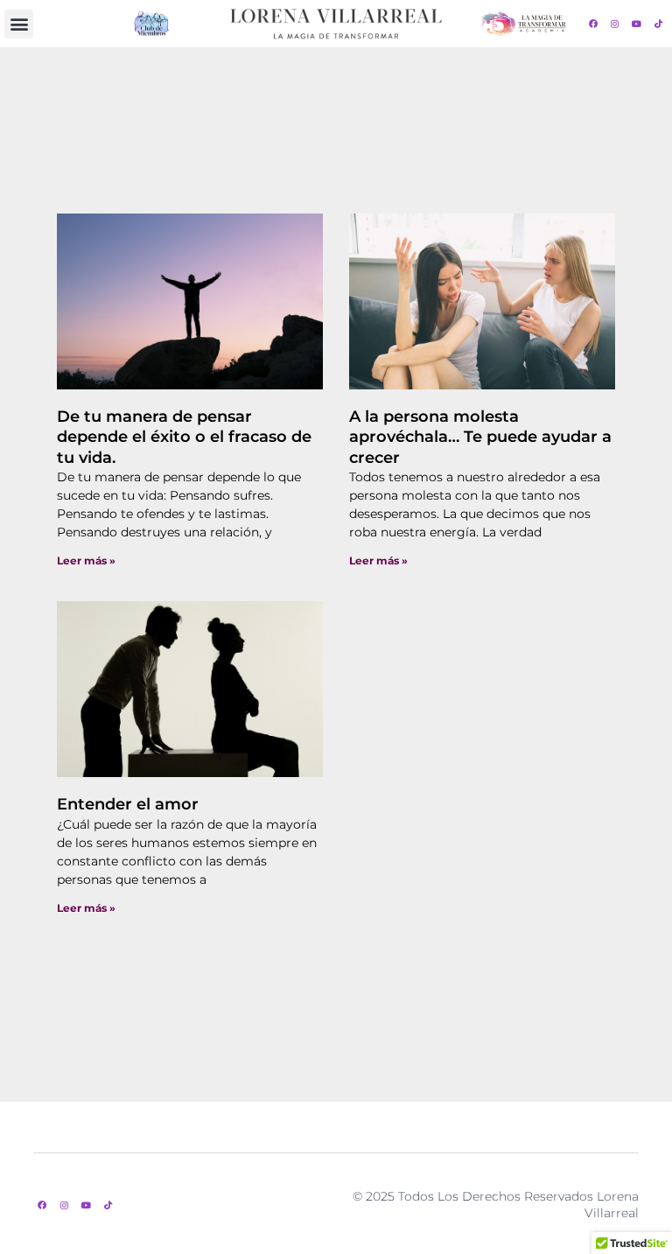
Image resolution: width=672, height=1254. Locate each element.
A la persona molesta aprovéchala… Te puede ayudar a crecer (480, 437)
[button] (18, 24)
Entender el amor (128, 804)
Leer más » (86, 560)
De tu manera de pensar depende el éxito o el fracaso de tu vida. (184, 437)
